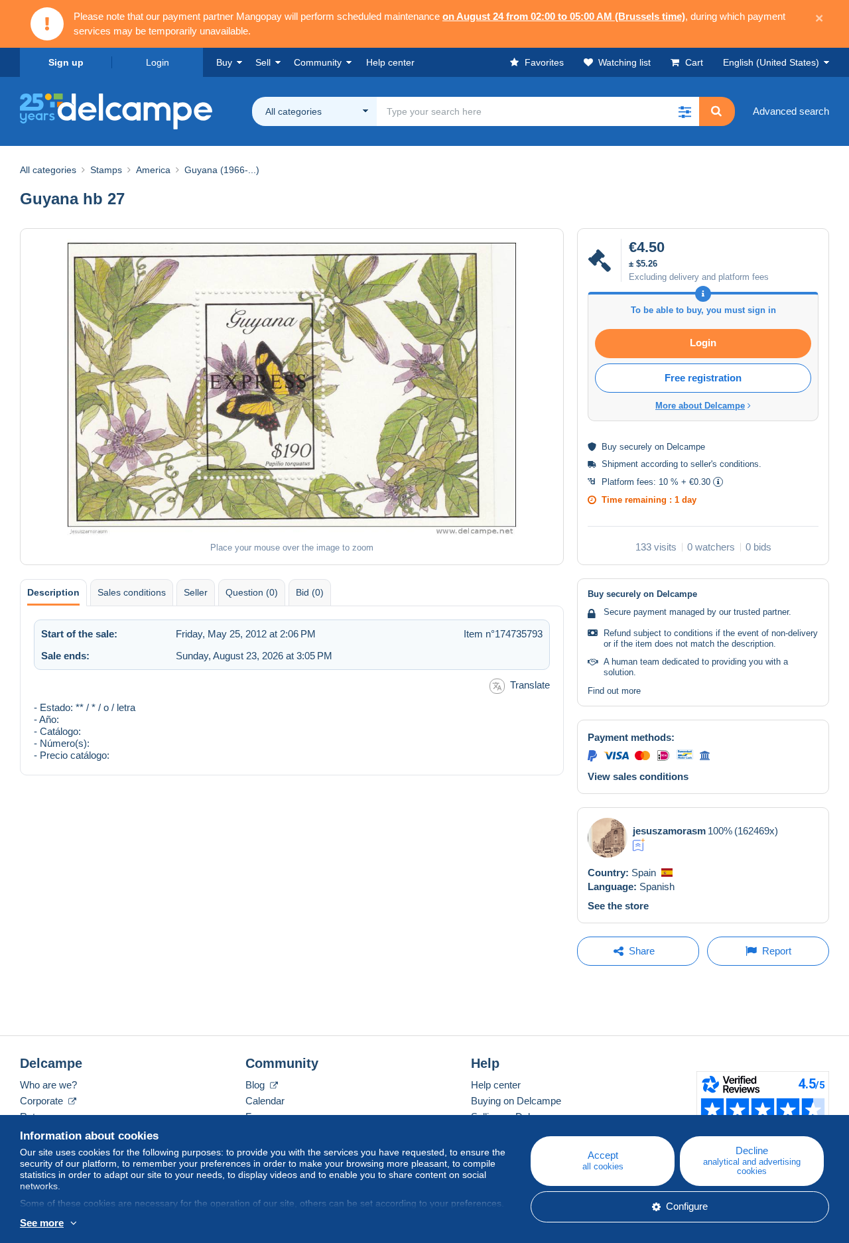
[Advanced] (639, 845)
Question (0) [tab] (252, 592)
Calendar (265, 1100)
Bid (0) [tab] (310, 592)
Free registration (703, 377)
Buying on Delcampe (516, 1100)
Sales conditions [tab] (132, 592)
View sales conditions (638, 776)
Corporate (43, 1100)
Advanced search (791, 111)
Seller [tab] (196, 592)
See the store (618, 905)
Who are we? (48, 1084)
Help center (496, 1084)
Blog (256, 1084)
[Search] (716, 111)
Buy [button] (224, 62)
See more (42, 1222)
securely (636, 447)
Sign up (66, 62)
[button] (684, 111)
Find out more (614, 691)
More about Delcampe (700, 406)
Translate (530, 684)
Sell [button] (263, 62)
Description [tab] (53, 592)
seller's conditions (724, 464)
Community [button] (318, 62)
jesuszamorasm (669, 831)
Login (157, 62)
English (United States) (771, 62)
